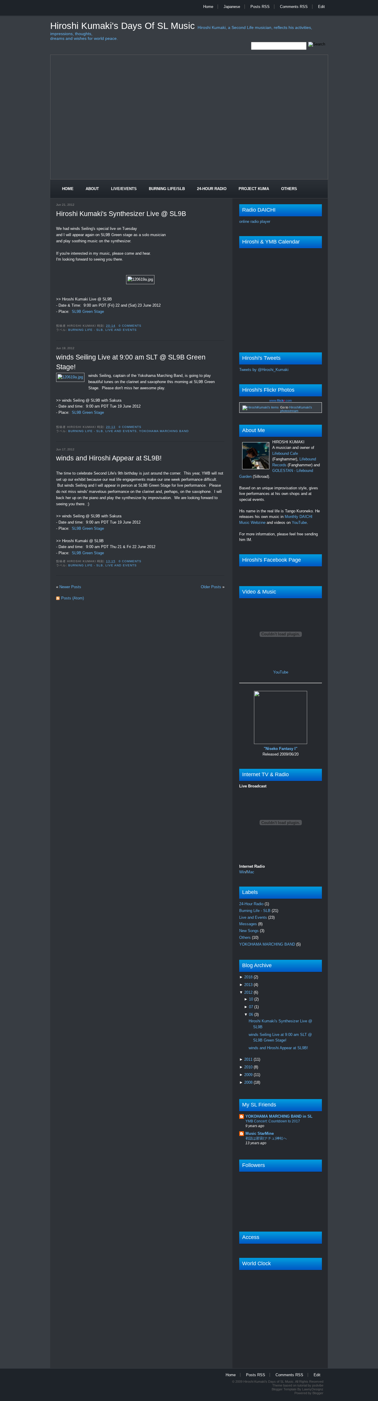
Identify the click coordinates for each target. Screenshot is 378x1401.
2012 (249, 992)
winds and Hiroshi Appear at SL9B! (109, 458)
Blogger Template (284, 1389)
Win (242, 872)
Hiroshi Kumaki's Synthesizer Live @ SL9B (121, 214)
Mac (250, 872)
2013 (249, 985)
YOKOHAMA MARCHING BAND (164, 431)
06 (251, 1014)
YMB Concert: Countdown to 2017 (272, 1121)
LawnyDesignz (312, 1389)
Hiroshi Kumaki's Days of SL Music (124, 26)
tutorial (302, 1385)
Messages (248, 924)
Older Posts (211, 587)
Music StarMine (259, 1133)
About (92, 189)
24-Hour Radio (212, 189)
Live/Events (124, 189)
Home (208, 6)
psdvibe (317, 1385)
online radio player (254, 221)
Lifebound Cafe (285, 453)
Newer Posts (70, 587)
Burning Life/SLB (167, 189)
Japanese (232, 6)
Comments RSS (294, 6)
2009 (249, 1075)
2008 (249, 1082)
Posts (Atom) (72, 598)
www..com (280, 400)
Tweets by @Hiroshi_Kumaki (264, 369)
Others (289, 189)
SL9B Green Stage (88, 311)
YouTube (299, 522)
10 (251, 999)
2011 (249, 1059)
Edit (321, 6)
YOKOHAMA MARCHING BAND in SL (278, 1116)
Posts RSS (260, 6)
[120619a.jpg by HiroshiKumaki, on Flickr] (70, 377)
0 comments (130, 325)
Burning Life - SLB (85, 329)
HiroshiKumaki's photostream (296, 409)
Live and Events (120, 329)
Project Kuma (254, 189)
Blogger (317, 1393)
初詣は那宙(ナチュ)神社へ (266, 1138)
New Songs (249, 930)
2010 (249, 1067)
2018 (249, 977)
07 (251, 1007)
